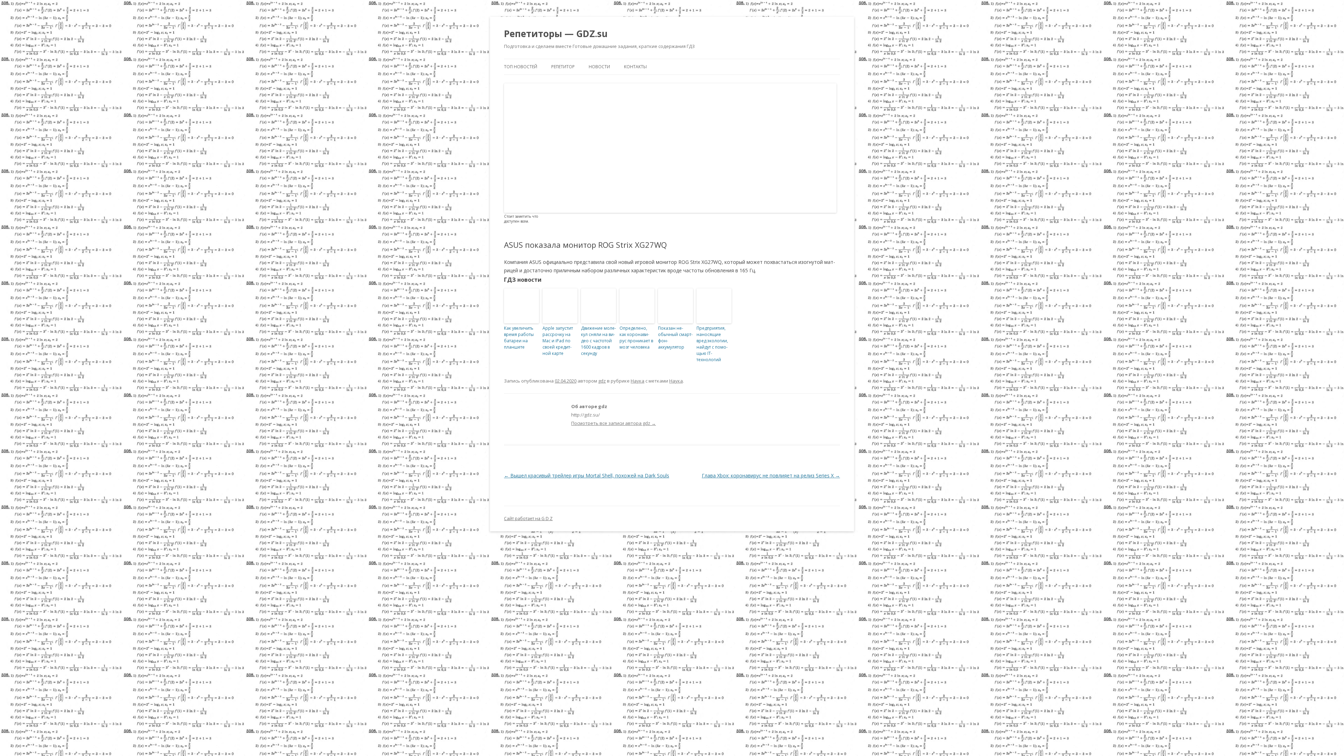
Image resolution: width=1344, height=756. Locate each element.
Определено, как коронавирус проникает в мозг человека (636, 337)
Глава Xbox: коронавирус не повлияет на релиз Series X (771, 475)
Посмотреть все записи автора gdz (613, 423)
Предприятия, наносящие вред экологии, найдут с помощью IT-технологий (712, 344)
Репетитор (563, 67)
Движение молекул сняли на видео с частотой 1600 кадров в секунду (598, 340)
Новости (599, 67)
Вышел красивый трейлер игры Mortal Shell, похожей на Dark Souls (586, 475)
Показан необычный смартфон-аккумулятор (675, 337)
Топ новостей (520, 67)
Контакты (635, 67)
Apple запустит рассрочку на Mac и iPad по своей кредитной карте (557, 340)
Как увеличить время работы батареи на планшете (519, 337)
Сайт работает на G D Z (528, 519)
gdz (602, 381)
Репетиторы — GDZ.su (556, 33)
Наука (637, 381)
